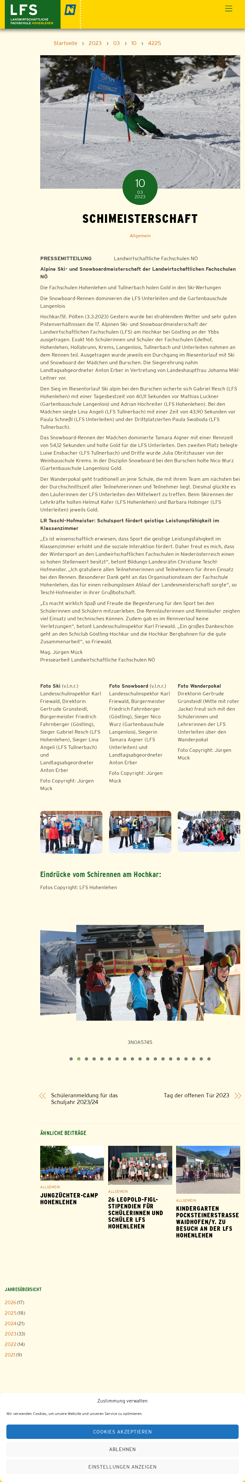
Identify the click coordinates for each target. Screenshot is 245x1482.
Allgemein (140, 235)
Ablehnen (122, 1449)
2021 (10, 1354)
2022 (11, 1344)
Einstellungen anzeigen (122, 1467)
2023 (10, 1333)
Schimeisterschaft (140, 218)
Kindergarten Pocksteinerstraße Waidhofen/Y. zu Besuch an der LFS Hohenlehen (207, 1222)
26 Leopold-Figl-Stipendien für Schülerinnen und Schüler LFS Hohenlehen (135, 1213)
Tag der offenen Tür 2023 (196, 1095)
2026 (10, 1302)
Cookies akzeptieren (122, 1431)
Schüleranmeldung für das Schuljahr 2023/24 (84, 1098)
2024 (10, 1323)
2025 (11, 1313)
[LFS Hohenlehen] (43, 13)
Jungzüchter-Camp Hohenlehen (69, 1199)
